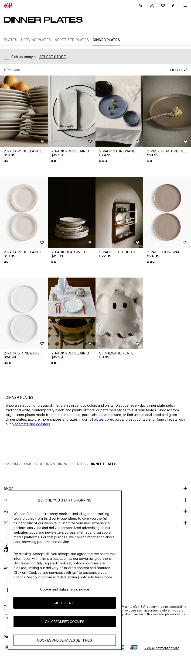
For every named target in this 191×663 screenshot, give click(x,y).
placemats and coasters (31, 424)
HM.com (11, 464)
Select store (52, 57)
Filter (176, 70)
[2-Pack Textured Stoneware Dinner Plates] (119, 212)
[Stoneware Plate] (119, 313)
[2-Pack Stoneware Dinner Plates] (119, 111)
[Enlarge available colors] (6, 161)
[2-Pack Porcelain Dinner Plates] (24, 111)
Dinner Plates (102, 464)
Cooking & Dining (52, 464)
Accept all (64, 603)
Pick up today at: (24, 57)
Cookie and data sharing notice (64, 589)
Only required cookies (64, 622)
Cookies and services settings (64, 640)
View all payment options (161, 648)
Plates (79, 464)
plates (99, 419)
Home (27, 464)
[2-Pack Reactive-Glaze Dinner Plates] (167, 111)
